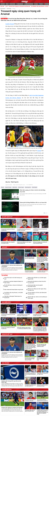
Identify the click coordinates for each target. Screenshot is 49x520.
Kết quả (7, 3)
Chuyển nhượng (12, 3)
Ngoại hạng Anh (28, 187)
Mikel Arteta (15, 187)
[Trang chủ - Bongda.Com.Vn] (24, 1)
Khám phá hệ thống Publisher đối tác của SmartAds (33, 202)
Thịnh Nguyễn (34, 187)
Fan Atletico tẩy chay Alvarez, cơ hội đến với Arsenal (33, 6)
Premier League (21, 187)
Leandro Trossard (9, 23)
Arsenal (39, 150)
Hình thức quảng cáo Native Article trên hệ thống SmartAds (32, 190)
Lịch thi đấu (3, 3)
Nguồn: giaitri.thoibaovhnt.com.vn (19, 184)
